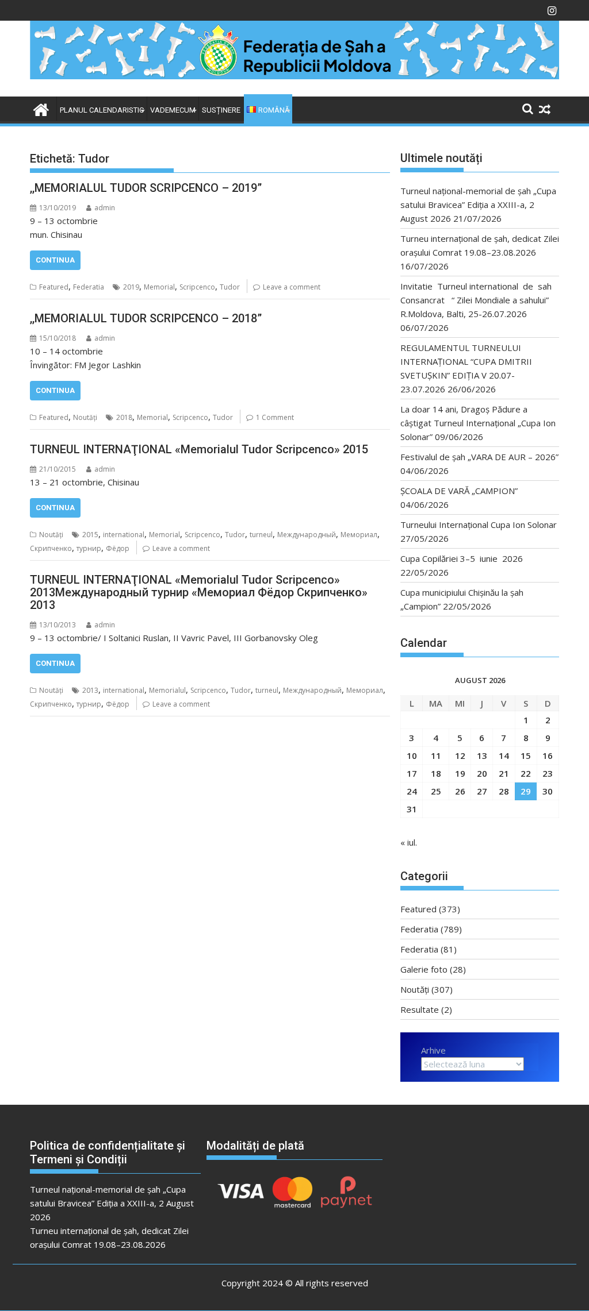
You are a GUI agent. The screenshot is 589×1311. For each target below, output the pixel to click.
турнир (89, 548)
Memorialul (167, 690)
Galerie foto (424, 969)
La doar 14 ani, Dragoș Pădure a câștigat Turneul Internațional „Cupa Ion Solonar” (478, 422)
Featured (53, 287)
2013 (90, 690)
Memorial (159, 287)
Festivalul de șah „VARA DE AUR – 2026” (479, 456)
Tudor (230, 287)
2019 (131, 287)
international (123, 534)
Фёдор (117, 548)
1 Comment (275, 417)
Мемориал (359, 534)
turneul (261, 534)
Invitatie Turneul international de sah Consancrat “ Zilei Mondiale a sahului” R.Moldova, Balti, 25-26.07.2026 (479, 299)
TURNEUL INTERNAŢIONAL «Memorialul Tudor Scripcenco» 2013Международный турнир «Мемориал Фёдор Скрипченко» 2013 (199, 592)
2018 (124, 417)
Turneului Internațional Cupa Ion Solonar (478, 524)
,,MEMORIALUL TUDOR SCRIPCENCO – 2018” (146, 318)
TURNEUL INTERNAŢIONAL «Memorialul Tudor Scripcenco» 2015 (199, 449)
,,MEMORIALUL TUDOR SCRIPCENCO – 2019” (146, 188)
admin (104, 208)
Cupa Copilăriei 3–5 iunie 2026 (461, 558)
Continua (55, 260)
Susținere (221, 110)
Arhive (433, 1050)
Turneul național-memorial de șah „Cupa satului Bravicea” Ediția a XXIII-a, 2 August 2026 (478, 204)
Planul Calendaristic (102, 110)
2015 (90, 534)
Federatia (88, 287)
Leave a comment (291, 287)
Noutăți (85, 417)
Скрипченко (51, 548)
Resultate (419, 1009)
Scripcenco (197, 287)
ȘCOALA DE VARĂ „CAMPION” (461, 490)
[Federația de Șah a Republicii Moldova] (294, 76)
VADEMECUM (173, 110)
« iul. (408, 842)
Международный (306, 534)
